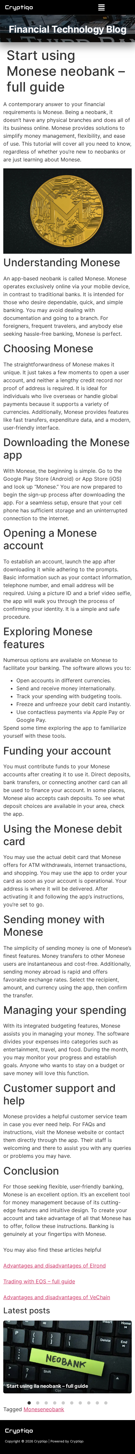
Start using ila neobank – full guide (47, 1386)
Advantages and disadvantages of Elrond (54, 1265)
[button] (101, 7)
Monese (33, 1409)
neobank (53, 1409)
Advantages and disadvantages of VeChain (56, 1297)
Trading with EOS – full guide (39, 1281)
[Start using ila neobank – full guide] (67, 1357)
